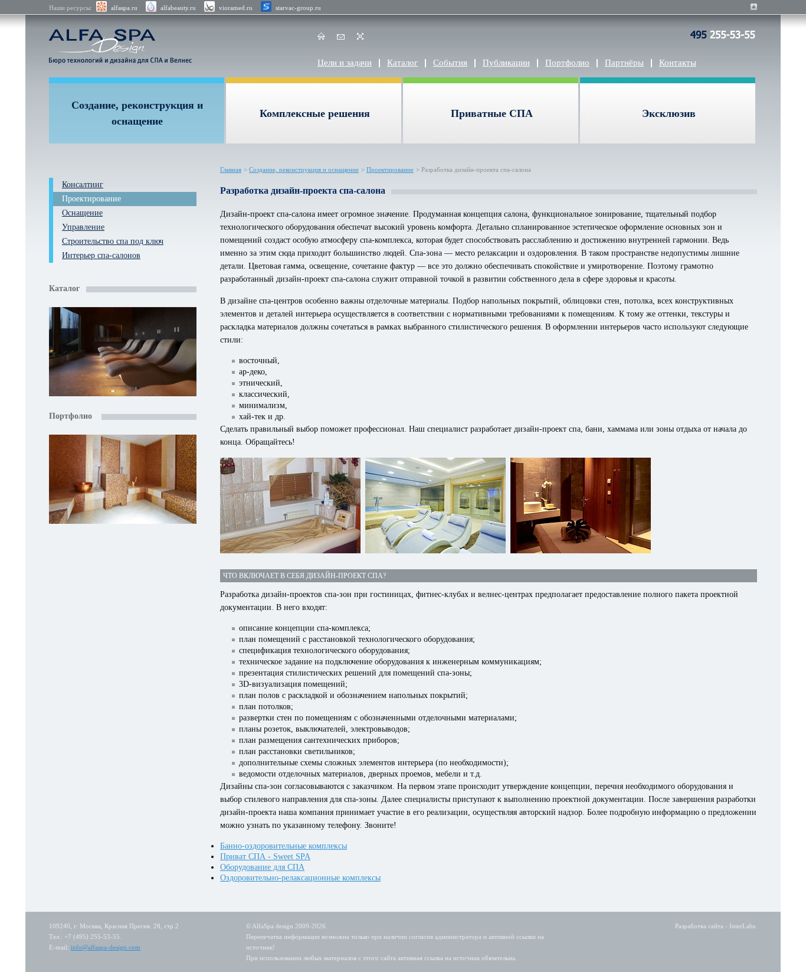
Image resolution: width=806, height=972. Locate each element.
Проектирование (91, 198)
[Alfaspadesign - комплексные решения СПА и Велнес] (124, 46)
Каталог (402, 62)
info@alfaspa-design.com (105, 947)
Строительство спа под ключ (112, 241)
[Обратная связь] (341, 38)
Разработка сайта (699, 925)
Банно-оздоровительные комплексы (283, 845)
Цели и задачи (344, 62)
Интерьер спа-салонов (101, 255)
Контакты (677, 62)
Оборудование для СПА (262, 867)
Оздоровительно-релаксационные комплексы (300, 877)
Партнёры (624, 62)
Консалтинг (82, 184)
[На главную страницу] (321, 38)
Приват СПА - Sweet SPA (265, 856)
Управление (83, 227)
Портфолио (567, 62)
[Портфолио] (122, 481)
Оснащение (82, 212)
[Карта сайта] (360, 38)
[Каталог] (122, 353)
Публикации (506, 62)
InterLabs (742, 925)
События (450, 62)
